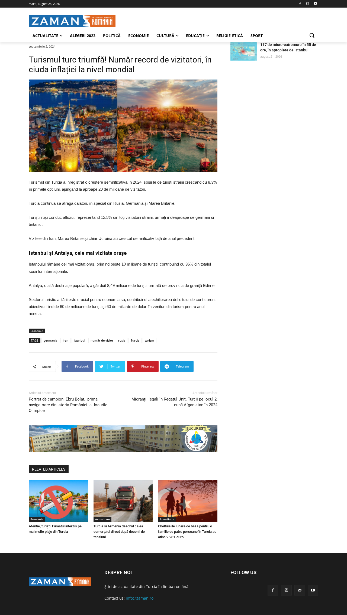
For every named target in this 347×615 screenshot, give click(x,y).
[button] (311, 35)
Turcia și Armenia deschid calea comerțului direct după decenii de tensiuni (119, 531)
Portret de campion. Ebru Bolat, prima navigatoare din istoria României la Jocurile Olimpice (68, 405)
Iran (65, 340)
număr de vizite (102, 340)
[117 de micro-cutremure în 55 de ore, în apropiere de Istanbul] (243, 51)
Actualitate (102, 519)
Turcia (135, 340)
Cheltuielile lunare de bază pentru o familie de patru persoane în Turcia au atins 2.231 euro (187, 531)
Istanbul (79, 340)
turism (149, 340)
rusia (121, 340)
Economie (36, 331)
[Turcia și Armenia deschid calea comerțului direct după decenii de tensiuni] (123, 501)
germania (50, 340)
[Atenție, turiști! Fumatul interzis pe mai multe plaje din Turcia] (58, 501)
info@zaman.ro (139, 598)
